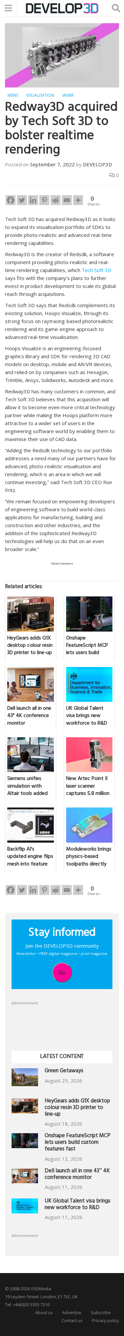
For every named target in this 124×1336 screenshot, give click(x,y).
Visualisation (40, 95)
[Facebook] (11, 200)
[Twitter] (22, 200)
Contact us (72, 1320)
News (13, 95)
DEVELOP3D (97, 164)
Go (62, 972)
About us (44, 1312)
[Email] (67, 200)
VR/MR (68, 95)
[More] (78, 200)
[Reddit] (56, 200)
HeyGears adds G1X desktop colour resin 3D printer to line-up (77, 1108)
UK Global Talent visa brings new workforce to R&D (77, 1205)
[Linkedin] (33, 200)
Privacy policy (105, 1320)
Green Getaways (64, 1071)
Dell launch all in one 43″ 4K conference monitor (77, 1174)
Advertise (71, 1312)
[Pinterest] (44, 200)
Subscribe (101, 1312)
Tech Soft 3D (96, 270)
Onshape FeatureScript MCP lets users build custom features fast (77, 1143)
